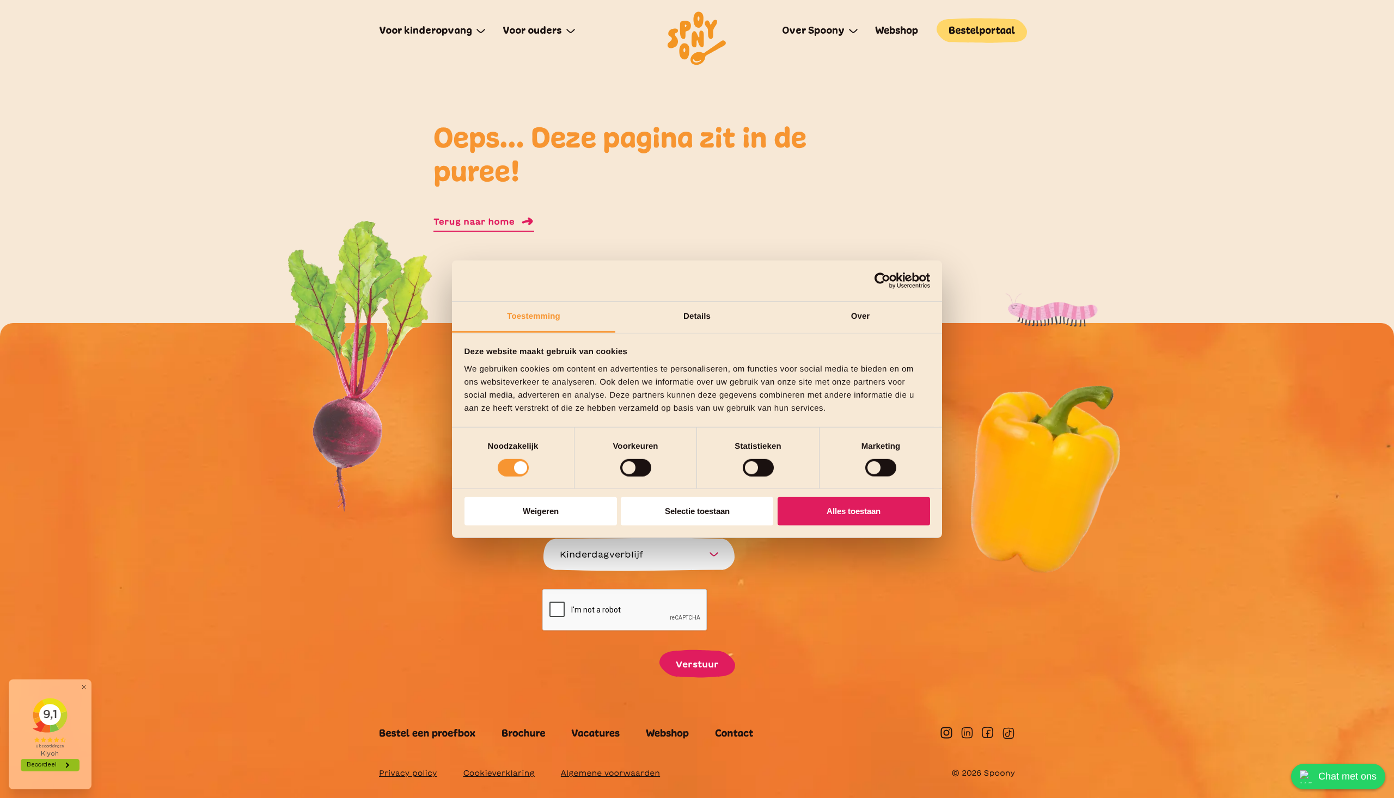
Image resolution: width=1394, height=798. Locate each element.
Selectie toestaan (697, 511)
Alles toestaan (854, 511)
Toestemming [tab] (533, 315)
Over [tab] (860, 315)
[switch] (635, 468)
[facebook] (987, 732)
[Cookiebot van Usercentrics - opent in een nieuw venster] (882, 281)
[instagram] (946, 733)
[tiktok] (1008, 733)
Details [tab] (697, 315)
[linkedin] (967, 733)
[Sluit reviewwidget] (83, 687)
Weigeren (541, 511)
